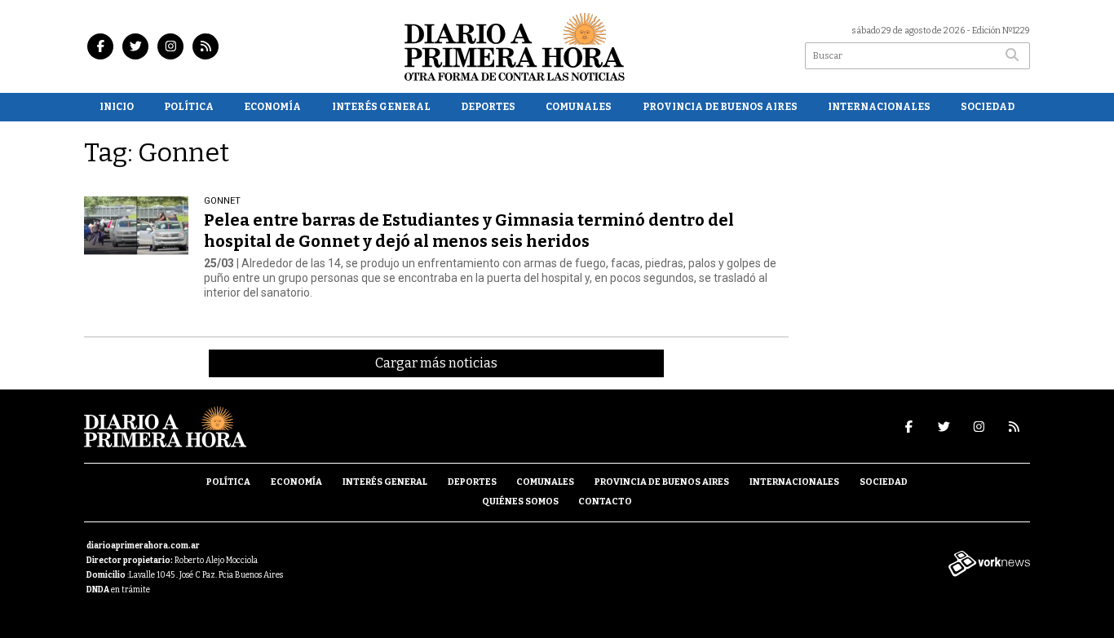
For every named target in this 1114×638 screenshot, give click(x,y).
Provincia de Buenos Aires (720, 106)
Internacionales (879, 106)
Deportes (488, 106)
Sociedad (988, 106)
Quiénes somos (520, 501)
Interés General (381, 106)
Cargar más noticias (436, 363)
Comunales (579, 106)
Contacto (605, 501)
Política (189, 106)
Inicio (116, 106)
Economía (272, 106)
